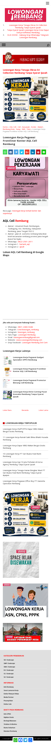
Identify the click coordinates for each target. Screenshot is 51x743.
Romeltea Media (7, 742)
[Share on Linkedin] (32, 152)
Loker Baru (7, 410)
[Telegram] (16, 152)
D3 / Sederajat (9, 670)
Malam (40, 127)
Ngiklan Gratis (9, 717)
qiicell (22, 246)
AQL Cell (13, 127)
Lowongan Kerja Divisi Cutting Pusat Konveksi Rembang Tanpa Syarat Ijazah (30, 394)
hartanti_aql (24, 244)
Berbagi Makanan (10, 721)
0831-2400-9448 (25, 327)
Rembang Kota (8, 129)
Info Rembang (8, 687)
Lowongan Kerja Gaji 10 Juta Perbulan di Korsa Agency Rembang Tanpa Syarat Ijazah (22, 463)
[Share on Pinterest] (38, 152)
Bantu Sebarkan (9, 728)
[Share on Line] (43, 152)
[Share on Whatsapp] (5, 152)
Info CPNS (7, 714)
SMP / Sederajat (9, 663)
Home (5, 127)
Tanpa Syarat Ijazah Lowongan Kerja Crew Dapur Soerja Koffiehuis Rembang (28, 31)
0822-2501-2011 (25, 241)
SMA (23, 129)
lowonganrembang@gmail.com (27, 337)
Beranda (25, 410)
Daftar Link (8, 704)
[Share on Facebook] (10, 152)
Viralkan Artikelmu (10, 724)
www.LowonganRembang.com (29, 340)
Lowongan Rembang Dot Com (35, 342)
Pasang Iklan (8, 701)
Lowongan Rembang (27, 334)
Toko (29, 129)
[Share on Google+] (27, 152)
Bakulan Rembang (10, 731)
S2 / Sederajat (8, 677)
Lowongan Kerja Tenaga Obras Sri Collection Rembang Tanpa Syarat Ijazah (28, 26)
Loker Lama (43, 410)
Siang (18, 129)
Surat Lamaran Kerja (11, 690)
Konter (33, 127)
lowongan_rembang (26, 332)
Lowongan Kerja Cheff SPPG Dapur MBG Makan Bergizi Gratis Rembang (23, 430)
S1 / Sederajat (8, 674)
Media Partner (9, 697)
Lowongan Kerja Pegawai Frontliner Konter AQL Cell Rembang (29, 369)
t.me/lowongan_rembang (28, 329)
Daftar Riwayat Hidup (11, 694)
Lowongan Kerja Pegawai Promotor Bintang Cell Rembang (29, 381)
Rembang (21, 221)
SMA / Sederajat (9, 667)
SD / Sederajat (9, 660)
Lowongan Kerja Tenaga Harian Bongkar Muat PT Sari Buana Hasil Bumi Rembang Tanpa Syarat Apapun (24, 472)
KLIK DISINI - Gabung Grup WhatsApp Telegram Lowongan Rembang (28, 36)
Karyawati (26, 127)
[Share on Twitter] (21, 152)
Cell (19, 127)
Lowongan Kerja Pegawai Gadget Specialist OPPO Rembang (28, 358)
